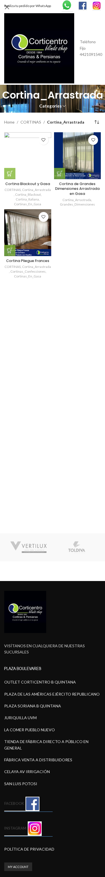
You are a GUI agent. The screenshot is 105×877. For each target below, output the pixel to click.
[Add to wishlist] (43, 140)
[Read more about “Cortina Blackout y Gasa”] (9, 173)
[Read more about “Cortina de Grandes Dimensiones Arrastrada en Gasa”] (59, 173)
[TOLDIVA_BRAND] (77, 547)
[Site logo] (39, 47)
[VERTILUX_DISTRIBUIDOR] (28, 547)
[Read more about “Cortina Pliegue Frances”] (9, 250)
